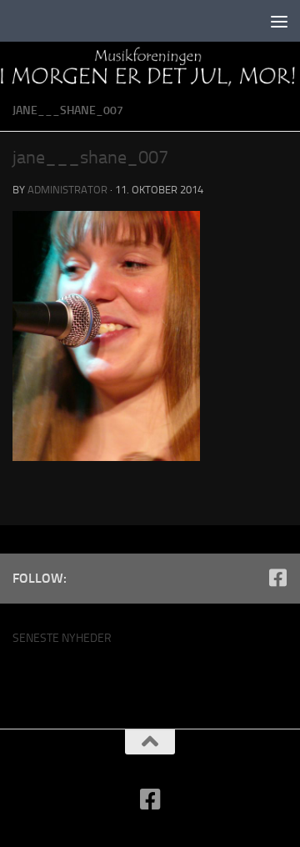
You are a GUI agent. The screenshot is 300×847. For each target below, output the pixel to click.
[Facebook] (278, 578)
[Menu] (279, 21)
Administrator (68, 189)
